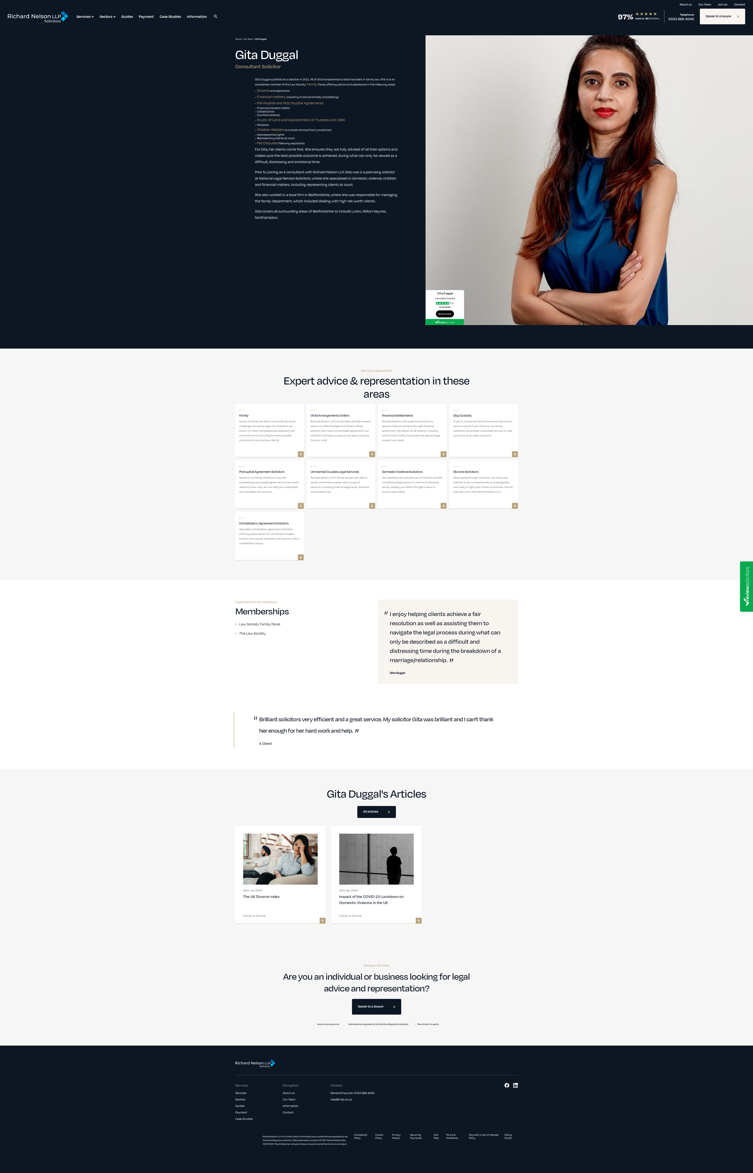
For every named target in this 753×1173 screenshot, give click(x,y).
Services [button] (83, 16)
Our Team (704, 4)
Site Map (436, 1136)
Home (238, 39)
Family (312, 84)
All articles (370, 811)
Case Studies (170, 16)
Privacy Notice (396, 1136)
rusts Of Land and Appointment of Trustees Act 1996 (302, 120)
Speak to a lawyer (718, 16)
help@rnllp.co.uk (341, 1099)
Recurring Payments (416, 1136)
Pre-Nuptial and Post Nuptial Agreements (290, 103)
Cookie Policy (379, 1136)
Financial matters (271, 96)
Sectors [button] (106, 16)
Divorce (263, 90)
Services (240, 1093)
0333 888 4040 (681, 19)
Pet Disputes (267, 143)
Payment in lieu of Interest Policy (483, 1136)
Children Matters (270, 129)
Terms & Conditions (452, 1136)
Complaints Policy (360, 1136)
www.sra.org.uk (339, 1144)
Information (197, 16)
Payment (146, 16)
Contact (739, 4)
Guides (127, 16)
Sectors (240, 1099)
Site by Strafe (508, 1136)
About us (686, 4)
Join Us (722, 4)
